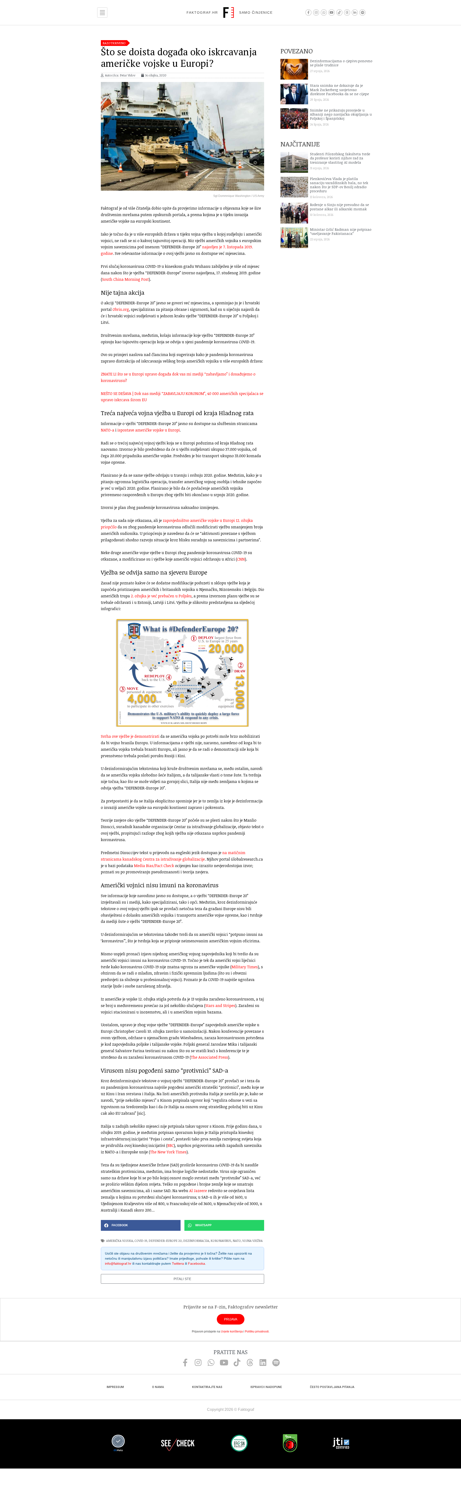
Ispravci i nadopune (266, 1387)
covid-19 (140, 1240)
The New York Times (168, 1152)
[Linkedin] (263, 1362)
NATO (237, 1240)
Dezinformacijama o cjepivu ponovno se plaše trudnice (341, 63)
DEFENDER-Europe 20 (165, 1240)
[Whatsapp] (324, 12)
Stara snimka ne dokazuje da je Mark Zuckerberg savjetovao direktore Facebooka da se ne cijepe (339, 89)
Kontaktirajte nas (207, 1387)
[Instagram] (316, 12)
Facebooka (196, 1263)
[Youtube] (331, 12)
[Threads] (347, 12)
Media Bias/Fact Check (154, 865)
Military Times (244, 966)
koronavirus (221, 1240)
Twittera (178, 1263)
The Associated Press (209, 1057)
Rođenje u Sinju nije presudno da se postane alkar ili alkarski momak (339, 206)
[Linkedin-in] (355, 12)
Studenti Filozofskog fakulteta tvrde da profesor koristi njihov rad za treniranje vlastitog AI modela (340, 158)
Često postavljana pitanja (332, 1387)
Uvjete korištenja (232, 1331)
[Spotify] (362, 12)
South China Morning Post (125, 279)
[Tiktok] (339, 12)
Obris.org (121, 309)
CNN (241, 559)
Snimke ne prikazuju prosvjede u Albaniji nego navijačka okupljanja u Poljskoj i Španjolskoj (341, 114)
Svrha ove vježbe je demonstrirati (130, 736)
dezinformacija (196, 1240)
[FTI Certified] (341, 1444)
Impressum (115, 1387)
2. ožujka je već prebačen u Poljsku (161, 596)
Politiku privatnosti (257, 1331)
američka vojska (119, 1240)
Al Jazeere (198, 1190)
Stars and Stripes (220, 1005)
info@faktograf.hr (118, 1263)
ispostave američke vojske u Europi (148, 430)
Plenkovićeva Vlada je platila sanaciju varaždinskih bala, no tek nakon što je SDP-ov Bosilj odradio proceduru (339, 185)
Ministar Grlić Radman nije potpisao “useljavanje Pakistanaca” (340, 231)
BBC (170, 1145)
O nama (158, 1387)
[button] (141, 1225)
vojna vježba (252, 1240)
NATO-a (107, 430)
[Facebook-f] (308, 12)
